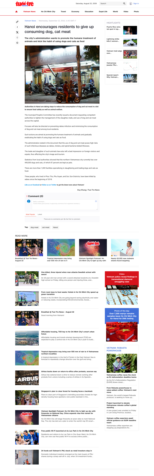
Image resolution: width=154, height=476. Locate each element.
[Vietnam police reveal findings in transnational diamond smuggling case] (122, 295)
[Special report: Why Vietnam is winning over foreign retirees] (130, 78)
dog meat (34, 227)
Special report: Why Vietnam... (113, 76)
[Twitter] (17, 32)
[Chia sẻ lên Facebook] (17, 27)
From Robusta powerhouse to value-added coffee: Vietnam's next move (121, 390)
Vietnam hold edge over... (114, 52)
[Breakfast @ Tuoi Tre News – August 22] (29, 247)
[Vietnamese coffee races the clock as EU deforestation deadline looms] (122, 363)
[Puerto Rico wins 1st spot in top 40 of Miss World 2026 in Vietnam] (130, 30)
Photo (136, 12)
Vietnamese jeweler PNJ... (112, 64)
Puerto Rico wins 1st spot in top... (113, 28)
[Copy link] (17, 22)
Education (89, 12)
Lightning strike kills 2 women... (113, 40)
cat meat (45, 227)
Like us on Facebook (32, 185)
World (115, 12)
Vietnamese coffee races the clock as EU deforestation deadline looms (121, 376)
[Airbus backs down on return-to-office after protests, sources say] (27, 377)
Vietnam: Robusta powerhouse (117, 349)
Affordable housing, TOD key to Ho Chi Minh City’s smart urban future (67, 333)
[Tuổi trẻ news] (24, 3)
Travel (63, 12)
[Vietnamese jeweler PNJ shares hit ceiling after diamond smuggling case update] (130, 66)
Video (126, 12)
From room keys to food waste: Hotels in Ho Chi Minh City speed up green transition (69, 293)
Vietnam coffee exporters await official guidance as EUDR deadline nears (121, 420)
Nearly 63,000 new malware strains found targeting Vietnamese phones (122, 259)
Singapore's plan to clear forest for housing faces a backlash (67, 391)
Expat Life (103, 12)
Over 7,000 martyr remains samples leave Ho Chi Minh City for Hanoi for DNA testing (121, 316)
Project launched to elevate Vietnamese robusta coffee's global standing (121, 405)
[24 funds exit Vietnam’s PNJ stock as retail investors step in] (27, 457)
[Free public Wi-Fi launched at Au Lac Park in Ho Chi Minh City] (27, 437)
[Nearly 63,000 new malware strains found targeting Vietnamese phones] (125, 247)
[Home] (16, 11)
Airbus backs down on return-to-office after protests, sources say (69, 371)
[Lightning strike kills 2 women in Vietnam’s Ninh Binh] (130, 42)
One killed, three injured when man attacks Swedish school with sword (68, 273)
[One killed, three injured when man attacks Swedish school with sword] (27, 278)
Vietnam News (29, 12)
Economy (75, 12)
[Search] (124, 3)
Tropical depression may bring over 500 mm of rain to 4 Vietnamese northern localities (59, 259)
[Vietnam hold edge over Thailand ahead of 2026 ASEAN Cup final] (130, 54)
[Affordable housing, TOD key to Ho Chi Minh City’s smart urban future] (27, 338)
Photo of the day (121, 311)
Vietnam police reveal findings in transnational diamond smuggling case (122, 279)
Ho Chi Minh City (48, 12)
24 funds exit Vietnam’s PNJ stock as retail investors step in (66, 451)
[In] (17, 43)
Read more (21, 235)
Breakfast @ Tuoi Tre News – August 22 (26, 259)
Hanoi (55, 227)
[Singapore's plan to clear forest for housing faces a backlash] (27, 397)
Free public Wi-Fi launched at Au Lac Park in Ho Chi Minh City (67, 431)
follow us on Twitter (49, 185)
